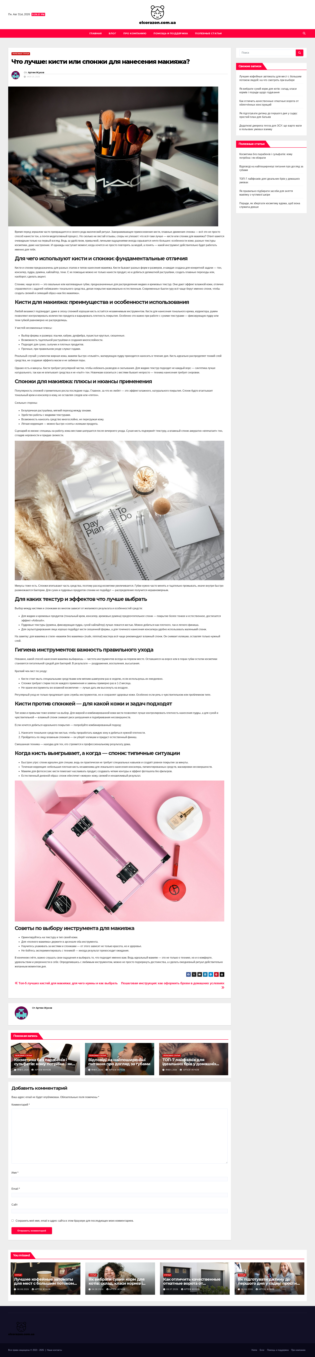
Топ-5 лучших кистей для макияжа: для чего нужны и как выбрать (68, 983)
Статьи (18, 1275)
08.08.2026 (23, 1289)
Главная (95, 33)
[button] (304, 33)
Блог (112, 33)
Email (15, 1188)
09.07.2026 (172, 1289)
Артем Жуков (36, 72)
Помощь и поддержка (171, 33)
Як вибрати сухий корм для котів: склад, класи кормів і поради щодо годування (117, 1283)
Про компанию (134, 33)
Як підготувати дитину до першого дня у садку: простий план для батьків (268, 1283)
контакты (57, 1350)
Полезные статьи (208, 33)
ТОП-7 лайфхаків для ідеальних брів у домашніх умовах (189, 1063)
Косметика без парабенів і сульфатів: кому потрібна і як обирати (43, 1063)
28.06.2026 (247, 1289)
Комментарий (20, 1104)
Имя (14, 1172)
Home (254, 1350)
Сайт (14, 1204)
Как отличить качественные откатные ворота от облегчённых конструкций (191, 1283)
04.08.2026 (98, 1289)
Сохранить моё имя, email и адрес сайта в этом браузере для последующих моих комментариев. (75, 1220)
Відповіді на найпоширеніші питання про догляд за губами (119, 1061)
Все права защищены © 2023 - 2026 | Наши (30, 1350)
